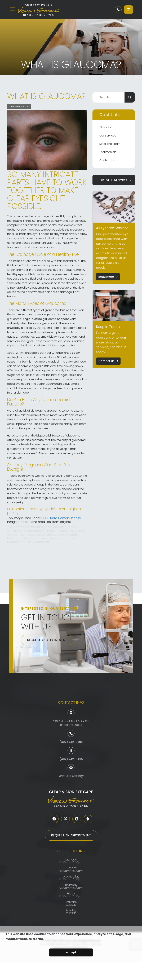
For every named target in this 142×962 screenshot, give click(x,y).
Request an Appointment (47, 640)
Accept (71, 952)
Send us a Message (71, 776)
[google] (76, 819)
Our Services (107, 136)
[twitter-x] (65, 819)
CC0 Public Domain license (61, 518)
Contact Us (107, 160)
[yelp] (88, 819)
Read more (106, 277)
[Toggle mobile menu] (12, 9)
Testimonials (107, 152)
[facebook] (54, 819)
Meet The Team (109, 144)
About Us (105, 127)
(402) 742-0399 (71, 742)
